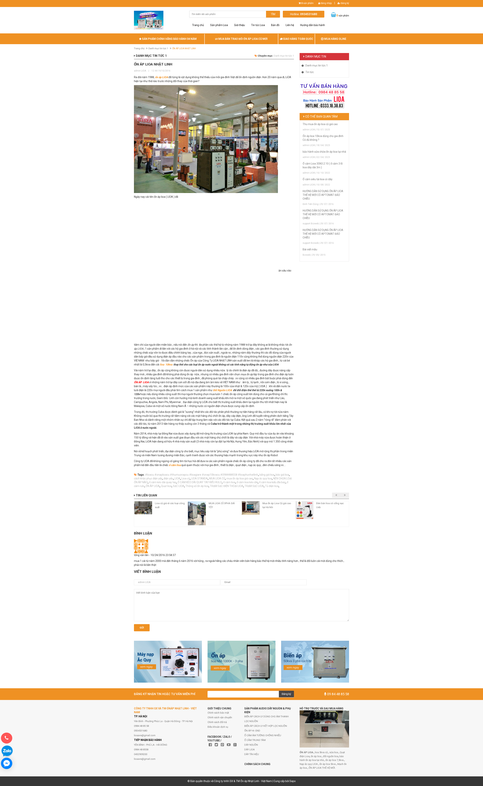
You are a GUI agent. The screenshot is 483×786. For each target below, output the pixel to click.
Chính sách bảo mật (218, 712)
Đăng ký (344, 3)
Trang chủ (198, 25)
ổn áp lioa (316, 756)
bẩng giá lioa (266, 474)
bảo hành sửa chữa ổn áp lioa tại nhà (324, 151)
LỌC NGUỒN (251, 721)
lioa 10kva (166, 364)
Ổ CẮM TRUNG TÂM (255, 740)
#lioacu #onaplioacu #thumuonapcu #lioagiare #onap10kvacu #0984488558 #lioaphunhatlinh (201, 474)
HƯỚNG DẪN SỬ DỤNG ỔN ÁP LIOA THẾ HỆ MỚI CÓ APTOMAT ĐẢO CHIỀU (323, 195)
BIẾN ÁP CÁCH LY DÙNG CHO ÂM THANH (266, 716)
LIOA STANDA (199, 478)
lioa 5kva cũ (321, 752)
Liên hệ (290, 25)
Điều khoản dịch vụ (218, 726)
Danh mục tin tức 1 (158, 48)
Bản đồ (275, 25)
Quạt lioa (166, 486)
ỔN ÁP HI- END (252, 730)
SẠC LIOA (178, 486)
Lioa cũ (186, 478)
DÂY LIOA (249, 749)
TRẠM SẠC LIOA (254, 486)
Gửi (142, 627)
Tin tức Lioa (258, 25)
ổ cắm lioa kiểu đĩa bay (272, 482)
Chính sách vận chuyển (220, 717)
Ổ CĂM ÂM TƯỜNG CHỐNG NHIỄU (262, 735)
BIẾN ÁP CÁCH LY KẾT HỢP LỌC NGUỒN (265, 725)
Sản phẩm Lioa (219, 25)
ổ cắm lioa (174, 465)
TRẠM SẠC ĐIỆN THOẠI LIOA (226, 486)
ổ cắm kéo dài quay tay (162, 482)
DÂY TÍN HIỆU (251, 754)
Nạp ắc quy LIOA (309, 764)
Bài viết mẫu (310, 249)
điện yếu (168, 478)
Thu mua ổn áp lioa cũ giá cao (320, 124)
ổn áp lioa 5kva (327, 764)
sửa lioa (334, 752)
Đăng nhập (326, 3)
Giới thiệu (239, 25)
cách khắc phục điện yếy (148, 478)
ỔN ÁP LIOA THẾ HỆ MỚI (322, 767)
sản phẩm (307, 3)
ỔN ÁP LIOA (153, 486)
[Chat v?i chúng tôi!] (6, 763)
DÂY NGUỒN (251, 744)
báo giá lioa (282, 474)
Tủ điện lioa (271, 486)
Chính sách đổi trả (217, 722)
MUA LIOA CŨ (217, 478)
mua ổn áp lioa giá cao (239, 478)
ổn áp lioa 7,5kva (334, 760)
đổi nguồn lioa (330, 756)
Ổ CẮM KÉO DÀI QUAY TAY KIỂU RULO (200, 482)
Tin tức (309, 72)
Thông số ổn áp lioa (196, 486)
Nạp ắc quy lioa (263, 478)
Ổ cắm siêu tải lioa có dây (317, 179)
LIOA (177, 478)
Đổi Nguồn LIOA (222, 390)
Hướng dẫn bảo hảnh (312, 25)
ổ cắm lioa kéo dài (247, 482)
